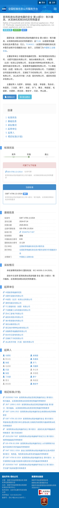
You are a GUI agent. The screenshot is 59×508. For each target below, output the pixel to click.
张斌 (7, 363)
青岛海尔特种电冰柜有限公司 (17, 328)
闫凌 (7, 370)
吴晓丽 (35, 355)
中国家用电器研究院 (13, 292)
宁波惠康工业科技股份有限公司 (17, 310)
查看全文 (11, 97)
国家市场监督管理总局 (40, 480)
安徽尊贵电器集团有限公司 (16, 331)
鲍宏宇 (35, 384)
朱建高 (35, 359)
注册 (53, 2)
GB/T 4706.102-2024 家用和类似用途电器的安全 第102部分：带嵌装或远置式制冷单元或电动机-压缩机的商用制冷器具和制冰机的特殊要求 (29, 422)
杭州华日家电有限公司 (14, 335)
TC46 (38, 41)
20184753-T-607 (28, 232)
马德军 (8, 355)
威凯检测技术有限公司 (14, 317)
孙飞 (34, 363)
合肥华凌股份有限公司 (14, 296)
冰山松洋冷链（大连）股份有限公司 (19, 342)
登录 (43, 2)
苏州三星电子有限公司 (14, 314)
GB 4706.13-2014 (15, 172)
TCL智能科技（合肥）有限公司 (17, 307)
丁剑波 (8, 377)
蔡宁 (34, 377)
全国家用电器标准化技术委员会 (31, 246)
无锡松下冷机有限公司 (14, 338)
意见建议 (26, 97)
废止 (47, 154)
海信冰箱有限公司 (12, 324)
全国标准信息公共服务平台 (23, 9)
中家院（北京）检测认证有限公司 (18, 299)
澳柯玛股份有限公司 (13, 303)
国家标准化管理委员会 (40, 483)
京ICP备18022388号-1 (17, 498)
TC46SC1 (30, 44)
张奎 (7, 373)
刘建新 (35, 366)
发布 (14, 154)
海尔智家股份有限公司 (14, 321)
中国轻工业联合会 (26, 257)
